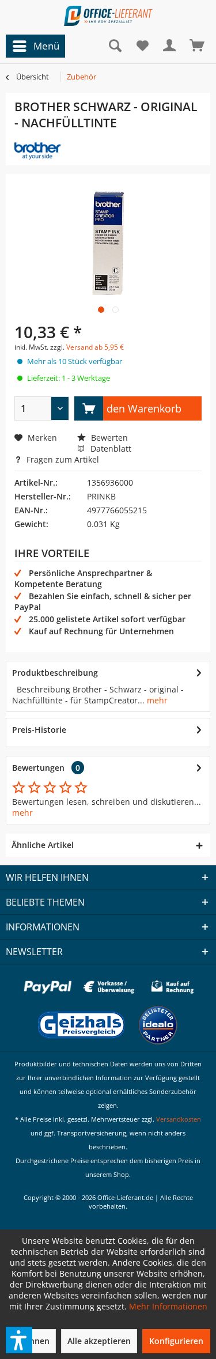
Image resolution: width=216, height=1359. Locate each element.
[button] (19, 1340)
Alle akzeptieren (99, 1340)
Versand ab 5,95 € (95, 347)
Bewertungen (38, 767)
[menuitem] (32, 46)
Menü (46, 45)
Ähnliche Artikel (43, 844)
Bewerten (108, 437)
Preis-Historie (39, 729)
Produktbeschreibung (55, 672)
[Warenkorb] (197, 46)
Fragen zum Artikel (61, 459)
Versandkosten (178, 1119)
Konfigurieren (176, 1340)
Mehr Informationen (168, 1306)
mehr (156, 700)
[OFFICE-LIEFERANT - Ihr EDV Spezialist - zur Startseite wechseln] (108, 16)
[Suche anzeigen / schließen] (114, 46)
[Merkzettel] (142, 46)
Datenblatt (110, 448)
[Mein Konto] (169, 46)
